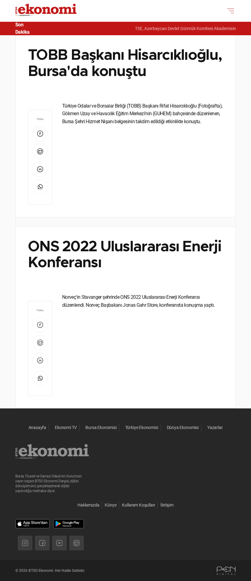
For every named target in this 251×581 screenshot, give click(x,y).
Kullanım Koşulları (138, 505)
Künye (110, 505)
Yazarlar (215, 427)
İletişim (167, 505)
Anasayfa (37, 427)
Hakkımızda (88, 505)
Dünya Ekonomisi (183, 427)
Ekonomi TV (66, 427)
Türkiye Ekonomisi (141, 427)
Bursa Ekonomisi (100, 427)
